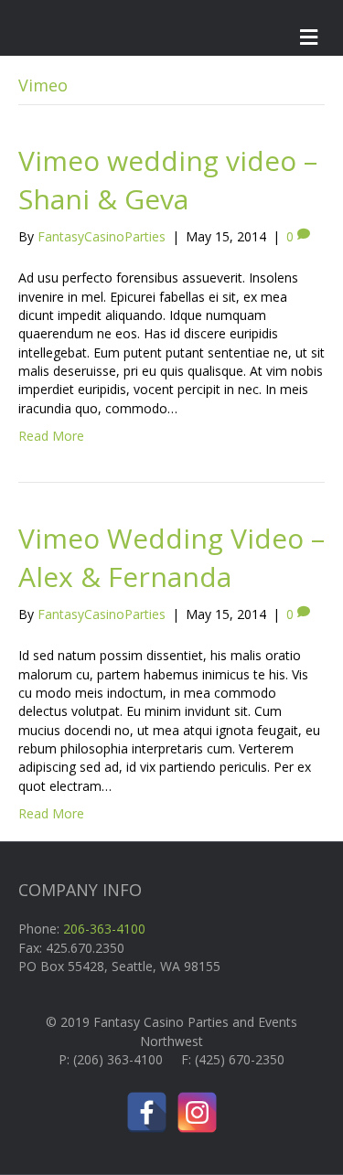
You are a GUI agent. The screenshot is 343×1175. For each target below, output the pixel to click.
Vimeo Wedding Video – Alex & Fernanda (171, 557)
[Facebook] (146, 1112)
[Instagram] (197, 1112)
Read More (51, 435)
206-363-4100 (104, 928)
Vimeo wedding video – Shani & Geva (167, 180)
